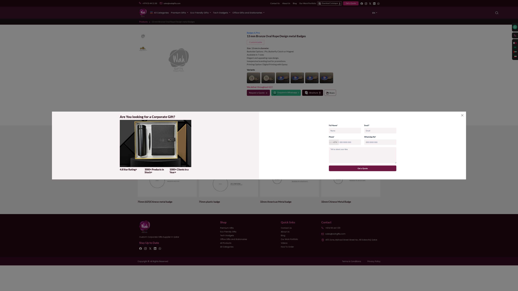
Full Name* (333, 125)
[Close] (462, 115)
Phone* (331, 137)
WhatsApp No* (370, 137)
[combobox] (334, 142)
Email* (366, 125)
